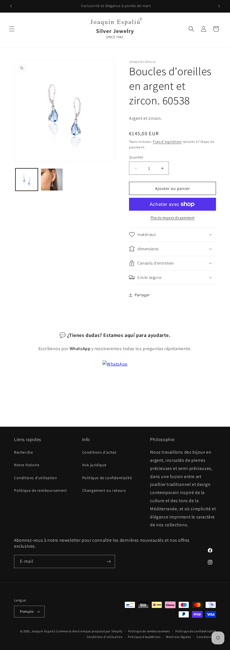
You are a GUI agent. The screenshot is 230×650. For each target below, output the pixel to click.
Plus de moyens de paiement (173, 217)
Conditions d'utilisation (35, 477)
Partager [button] (142, 294)
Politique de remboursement (40, 490)
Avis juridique (94, 464)
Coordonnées (206, 637)
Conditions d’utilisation (105, 637)
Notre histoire (26, 464)
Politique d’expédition (144, 637)
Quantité (136, 157)
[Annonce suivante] (219, 6)
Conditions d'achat (99, 452)
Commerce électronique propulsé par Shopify (89, 631)
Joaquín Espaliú (43, 631)
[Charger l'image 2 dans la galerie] (52, 179)
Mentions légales (178, 637)
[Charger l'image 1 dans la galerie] (26, 179)
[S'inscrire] (108, 561)
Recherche (23, 452)
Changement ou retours (104, 490)
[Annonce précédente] (11, 6)
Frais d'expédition (167, 141)
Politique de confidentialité (107, 477)
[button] (12, 29)
